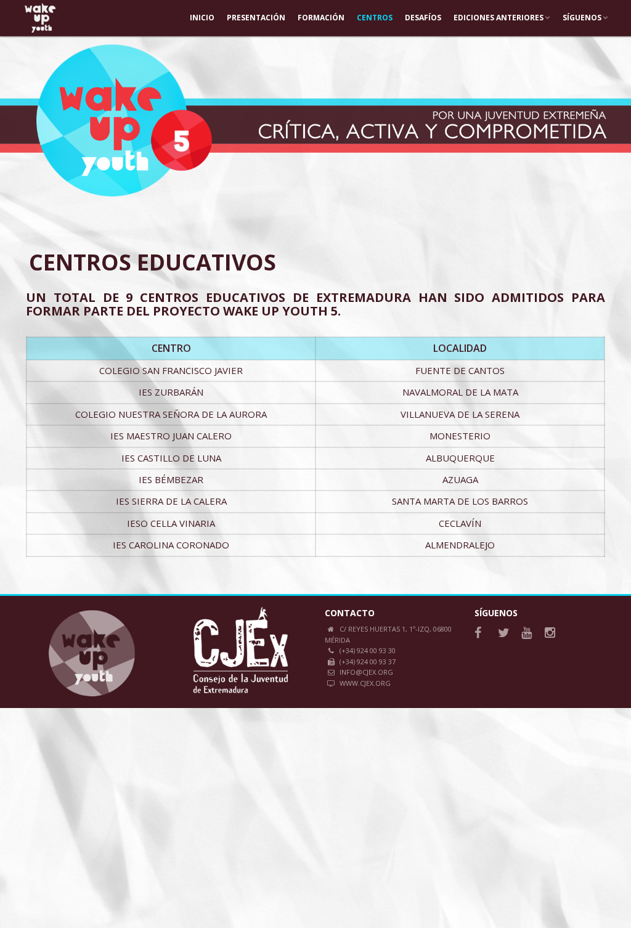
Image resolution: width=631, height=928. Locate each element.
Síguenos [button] (583, 17)
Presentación (256, 17)
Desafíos (423, 17)
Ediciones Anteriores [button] (499, 17)
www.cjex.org (365, 683)
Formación (321, 17)
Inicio (202, 17)
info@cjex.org (366, 672)
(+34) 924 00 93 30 (368, 650)
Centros (375, 17)
